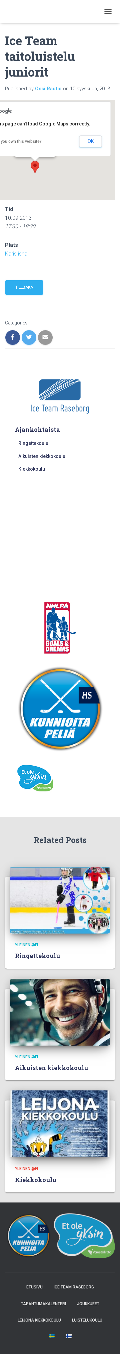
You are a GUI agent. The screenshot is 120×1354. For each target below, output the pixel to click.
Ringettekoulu (33, 443)
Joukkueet (88, 1303)
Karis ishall (17, 254)
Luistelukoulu (87, 1320)
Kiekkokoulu (31, 469)
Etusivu (34, 1287)
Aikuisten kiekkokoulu (41, 456)
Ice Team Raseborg (74, 1287)
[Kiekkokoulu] (60, 1123)
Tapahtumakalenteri (43, 1303)
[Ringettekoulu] (60, 899)
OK (91, 141)
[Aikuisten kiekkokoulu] (60, 1011)
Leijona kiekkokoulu (39, 1320)
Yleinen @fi (26, 945)
